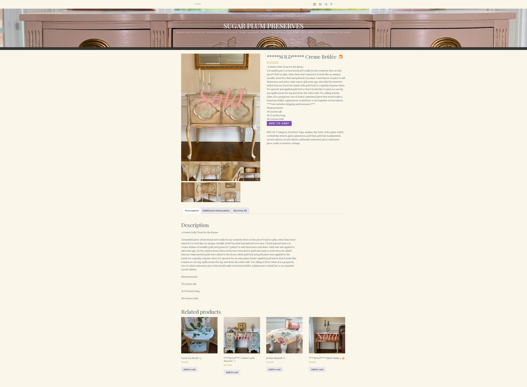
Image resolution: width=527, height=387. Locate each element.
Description (192, 210)
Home (197, 4)
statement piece (319, 139)
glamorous (300, 135)
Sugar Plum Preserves (264, 25)
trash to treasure (282, 143)
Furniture (293, 132)
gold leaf (311, 135)
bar (315, 132)
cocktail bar (273, 135)
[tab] (192, 211)
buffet (340, 132)
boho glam (330, 132)
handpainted (333, 135)
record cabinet (274, 139)
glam (290, 135)
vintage (296, 143)
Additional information (216, 210)
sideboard (304, 139)
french (283, 135)
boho (321, 132)
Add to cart (279, 123)
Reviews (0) (240, 210)
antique (309, 132)
